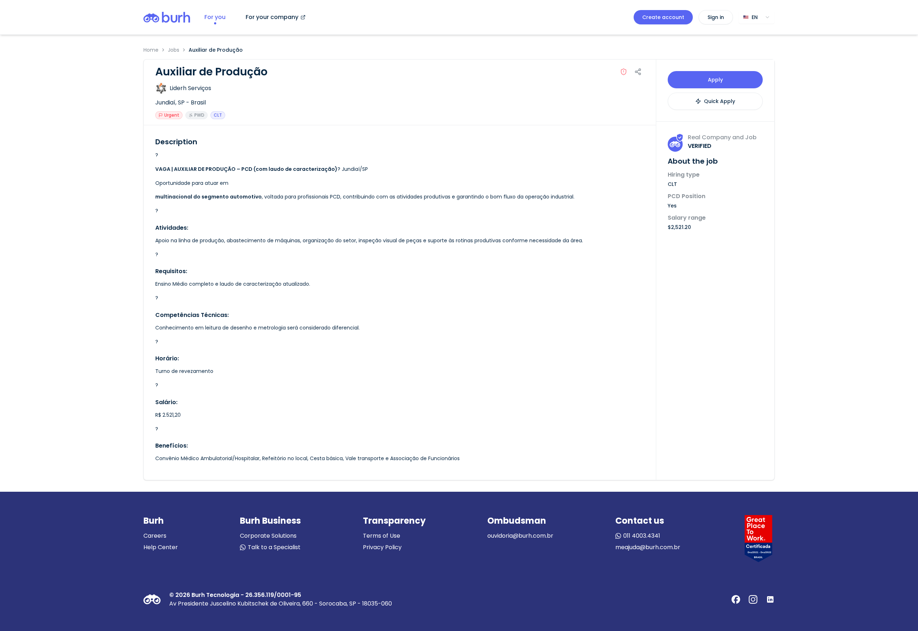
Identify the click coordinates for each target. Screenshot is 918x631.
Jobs (173, 49)
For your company (272, 17)
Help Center (160, 547)
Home (150, 49)
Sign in (716, 17)
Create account (663, 17)
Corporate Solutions (268, 536)
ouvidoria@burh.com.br (520, 536)
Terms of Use (381, 536)
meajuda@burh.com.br (647, 547)
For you (215, 17)
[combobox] (757, 17)
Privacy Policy (382, 547)
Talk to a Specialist (274, 547)
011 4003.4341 (641, 536)
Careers (154, 536)
